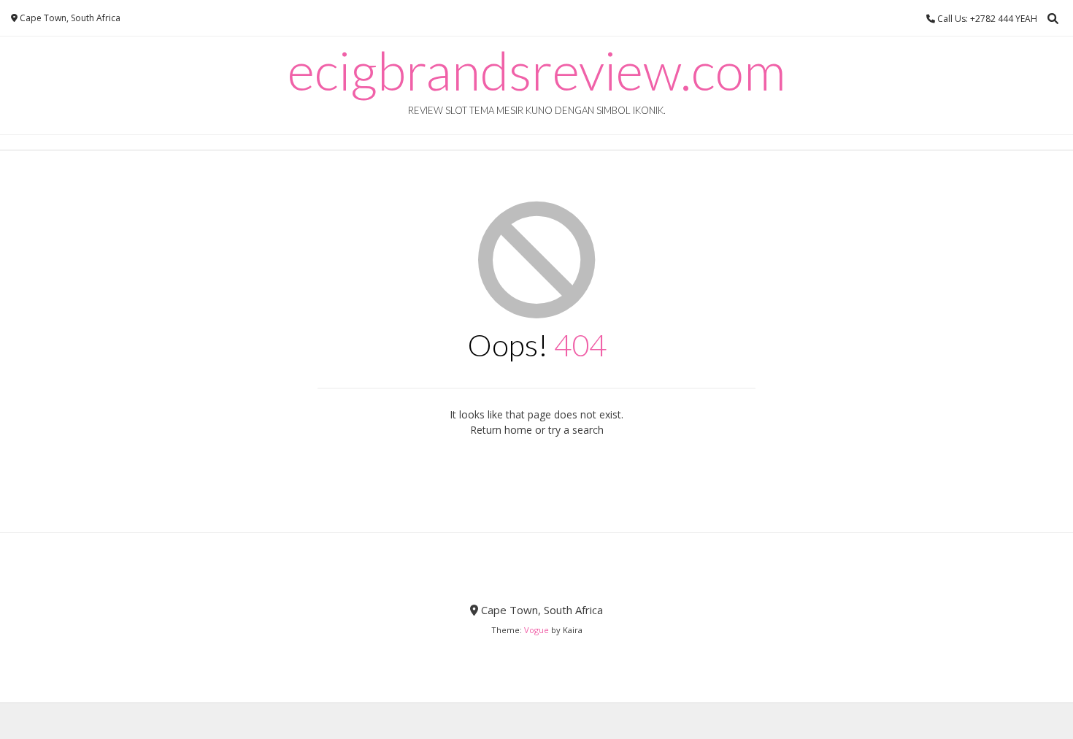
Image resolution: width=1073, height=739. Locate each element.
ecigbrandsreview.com (536, 70)
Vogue (536, 629)
